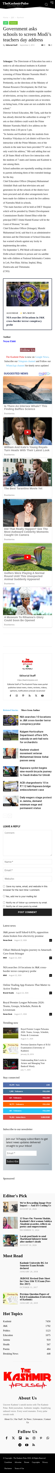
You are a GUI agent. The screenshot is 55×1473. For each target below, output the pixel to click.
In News (27, 1419)
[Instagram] (17, 696)
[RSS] (30, 696)
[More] (38, 52)
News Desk (7, 940)
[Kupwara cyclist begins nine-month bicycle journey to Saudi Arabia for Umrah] (10, 771)
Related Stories (10, 710)
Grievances (37, 1419)
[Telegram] (20, 1445)
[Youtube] (43, 696)
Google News (42, 357)
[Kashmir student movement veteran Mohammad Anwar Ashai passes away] (10, 753)
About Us (8, 1419)
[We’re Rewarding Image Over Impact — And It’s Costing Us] (10, 1207)
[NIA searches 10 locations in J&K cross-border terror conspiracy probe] (10, 720)
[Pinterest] (24, 696)
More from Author (30, 710)
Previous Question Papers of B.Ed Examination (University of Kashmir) (35, 1048)
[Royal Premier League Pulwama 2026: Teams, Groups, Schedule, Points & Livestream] (10, 1033)
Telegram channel (26, 361)
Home (5, 17)
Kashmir (20, 17)
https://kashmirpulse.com (27, 680)
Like (48, 1085)
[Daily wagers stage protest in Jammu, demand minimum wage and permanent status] (10, 801)
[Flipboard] (20, 1438)
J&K (12, 17)
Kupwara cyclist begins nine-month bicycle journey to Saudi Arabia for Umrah (35, 771)
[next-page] (10, 816)
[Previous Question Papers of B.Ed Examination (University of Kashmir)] (10, 1048)
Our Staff (18, 1419)
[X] (37, 696)
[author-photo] (27, 671)
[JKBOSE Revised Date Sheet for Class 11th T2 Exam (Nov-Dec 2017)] (10, 1283)
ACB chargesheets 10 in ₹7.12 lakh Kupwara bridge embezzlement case (35, 786)
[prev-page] (5, 816)
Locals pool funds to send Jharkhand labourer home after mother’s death (33, 1239)
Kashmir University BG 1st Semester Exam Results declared (34, 1266)
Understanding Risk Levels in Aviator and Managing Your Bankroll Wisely (33, 1063)
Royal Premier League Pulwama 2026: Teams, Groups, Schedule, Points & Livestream (23, 1006)
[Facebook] (11, 696)
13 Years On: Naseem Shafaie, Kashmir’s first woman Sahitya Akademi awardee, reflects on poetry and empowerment (36, 1222)
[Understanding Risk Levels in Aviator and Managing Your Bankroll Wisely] (10, 1064)
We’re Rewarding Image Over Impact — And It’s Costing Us (35, 1204)
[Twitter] (13, 1438)
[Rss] (33, 1445)
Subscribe (45, 1117)
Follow (46, 1091)
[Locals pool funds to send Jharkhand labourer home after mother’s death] (10, 1240)
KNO (5, 958)
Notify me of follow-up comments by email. (26, 902)
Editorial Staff (11, 45)
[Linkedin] (27, 1438)
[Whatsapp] (48, 1438)
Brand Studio (8, 993)
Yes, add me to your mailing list (21, 896)
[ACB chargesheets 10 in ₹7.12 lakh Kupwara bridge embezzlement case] (10, 786)
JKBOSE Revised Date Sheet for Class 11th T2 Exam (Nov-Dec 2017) (35, 1281)
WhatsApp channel (15, 365)
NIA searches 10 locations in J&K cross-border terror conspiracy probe (35, 720)
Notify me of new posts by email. (22, 906)
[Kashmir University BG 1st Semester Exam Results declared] (10, 1267)
